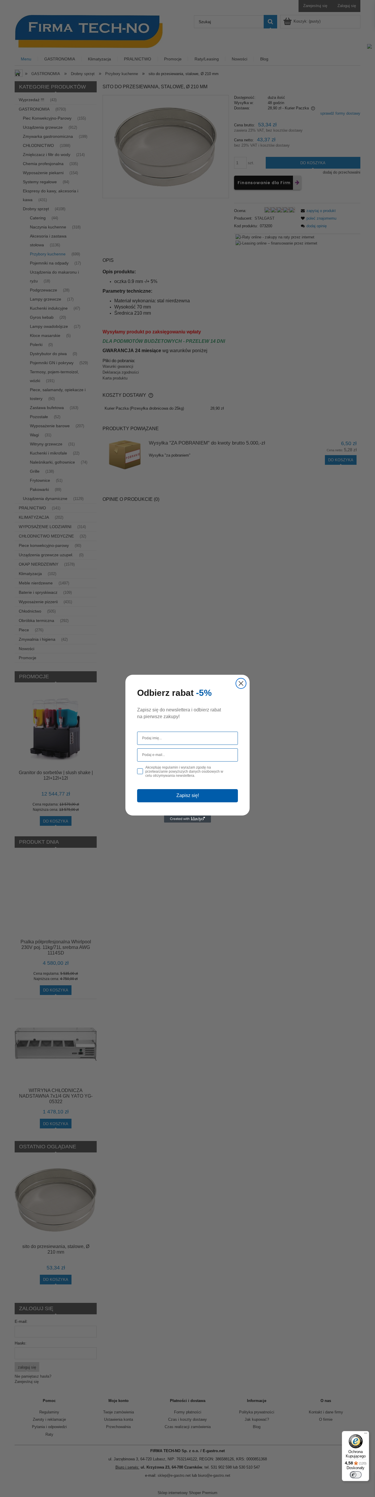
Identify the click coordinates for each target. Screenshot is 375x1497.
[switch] (356, 1474)
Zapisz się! (187, 795)
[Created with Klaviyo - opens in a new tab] (187, 819)
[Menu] (365, 1434)
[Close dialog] (241, 683)
